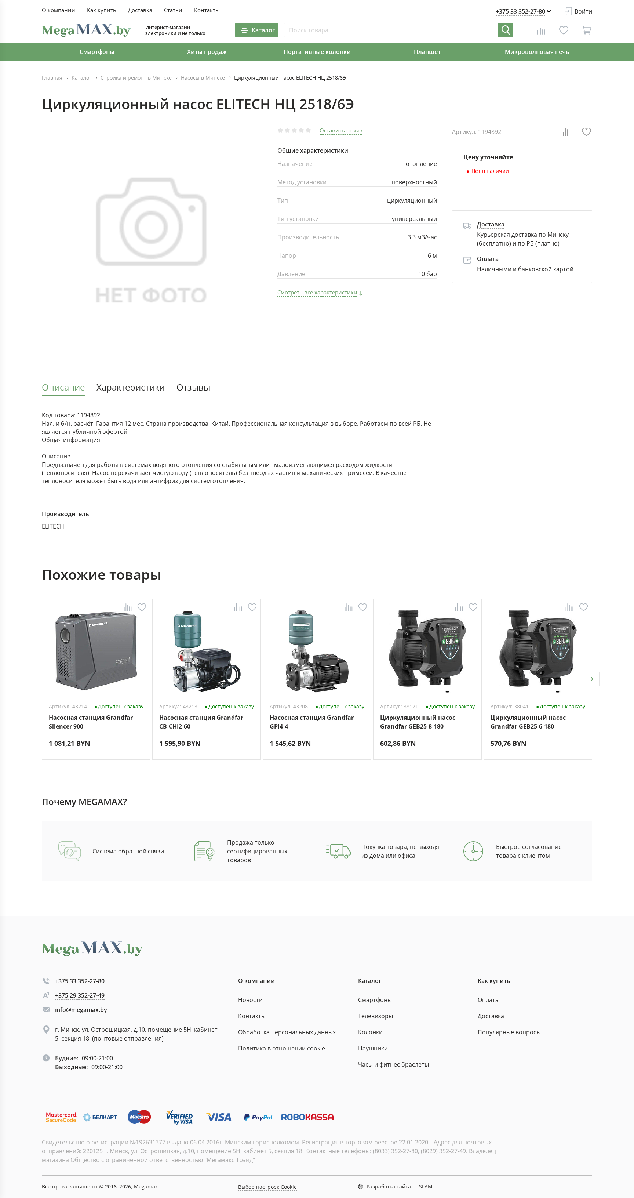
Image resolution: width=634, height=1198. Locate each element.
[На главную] (86, 30)
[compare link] (541, 30)
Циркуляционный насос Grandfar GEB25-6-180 (528, 722)
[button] (41, 679)
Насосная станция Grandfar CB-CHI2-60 (201, 722)
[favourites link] (563, 30)
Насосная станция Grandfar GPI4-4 (312, 722)
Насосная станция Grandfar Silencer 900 (91, 722)
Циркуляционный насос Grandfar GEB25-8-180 (417, 722)
